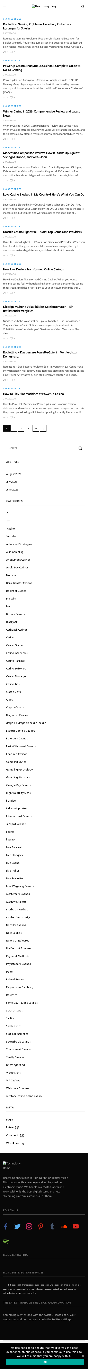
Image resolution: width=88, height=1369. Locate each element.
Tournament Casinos (18, 1049)
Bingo (9, 606)
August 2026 (13, 474)
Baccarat (11, 575)
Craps (9, 699)
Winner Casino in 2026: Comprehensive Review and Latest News (41, 113)
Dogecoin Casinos (17, 715)
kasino (10, 831)
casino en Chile (47, 1284)
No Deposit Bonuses (18, 948)
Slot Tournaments (17, 1034)
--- (5, 1284)
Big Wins (11, 598)
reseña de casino (29, 1293)
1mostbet (27, 1284)
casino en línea (61, 1284)
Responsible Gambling (19, 987)
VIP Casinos (13, 1080)
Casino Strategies (16, 676)
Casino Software (16, 668)
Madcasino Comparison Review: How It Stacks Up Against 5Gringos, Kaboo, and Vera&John (41, 154)
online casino (70, 1288)
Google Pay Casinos (18, 785)
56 (36, 428)
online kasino (9, 1293)
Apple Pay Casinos (17, 567)
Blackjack (12, 622)
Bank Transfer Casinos (19, 583)
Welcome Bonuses (17, 1088)
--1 (8, 1284)
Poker (10, 971)
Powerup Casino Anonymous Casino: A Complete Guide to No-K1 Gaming (41, 67)
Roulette (11, 995)
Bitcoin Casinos (15, 614)
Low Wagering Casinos (20, 886)
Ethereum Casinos (17, 738)
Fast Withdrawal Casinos (21, 746)
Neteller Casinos (16, 925)
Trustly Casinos (15, 1057)
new (61, 1288)
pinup (18, 1293)
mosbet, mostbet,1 (17, 909)
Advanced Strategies (19, 544)
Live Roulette (14, 878)
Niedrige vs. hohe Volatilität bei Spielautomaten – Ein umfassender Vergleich (38, 308)
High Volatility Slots (18, 793)
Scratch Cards (14, 1010)
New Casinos (13, 932)
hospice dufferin (23, 1288)
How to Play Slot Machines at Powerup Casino (33, 393)
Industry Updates (16, 808)
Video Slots (13, 1072)
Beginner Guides (16, 590)
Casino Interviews (16, 653)
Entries (12, 1127)
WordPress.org (15, 1143)
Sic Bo (10, 1018)
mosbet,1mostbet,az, (19, 917)
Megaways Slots (16, 901)
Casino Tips (12, 684)
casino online (74, 1284)
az (33, 1284)
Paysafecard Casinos (18, 964)
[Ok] (83, 1356)
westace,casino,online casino (24, 1096)
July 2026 (11, 481)
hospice (11, 800)
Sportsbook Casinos (18, 1041)
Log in (10, 1119)
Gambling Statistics (18, 777)
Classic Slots (13, 692)
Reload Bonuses (16, 979)
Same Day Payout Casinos (21, 1002)
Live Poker (12, 870)
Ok (45, 1362)
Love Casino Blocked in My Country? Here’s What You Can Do (43, 194)
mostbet (55, 1288)
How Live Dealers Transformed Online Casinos (33, 269)
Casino (10, 637)
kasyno (10, 839)
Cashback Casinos (16, 629)
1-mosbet (12, 536)
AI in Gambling (15, 552)
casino (38, 1284)
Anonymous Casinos (18, 559)
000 (19, 1284)
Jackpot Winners (16, 824)
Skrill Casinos (13, 1026)
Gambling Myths (16, 761)
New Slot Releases (17, 940)
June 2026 (12, 489)
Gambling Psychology (19, 769)
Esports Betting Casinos (20, 730)
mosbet (47, 1288)
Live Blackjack (14, 855)
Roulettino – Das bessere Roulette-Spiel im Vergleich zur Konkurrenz (40, 354)
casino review (9, 1288)
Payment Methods (17, 956)
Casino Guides (14, 645)
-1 (7, 513)
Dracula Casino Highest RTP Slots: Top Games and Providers (42, 231)
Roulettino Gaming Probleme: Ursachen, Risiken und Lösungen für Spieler (37, 26)
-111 (8, 521)
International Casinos (19, 816)
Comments (15, 1135)
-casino (10, 528)
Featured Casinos (16, 754)
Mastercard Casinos (18, 894)
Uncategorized (12, 19)
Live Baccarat (14, 847)
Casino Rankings (15, 660)
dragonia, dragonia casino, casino (26, 723)
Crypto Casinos (15, 707)
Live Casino (13, 863)
